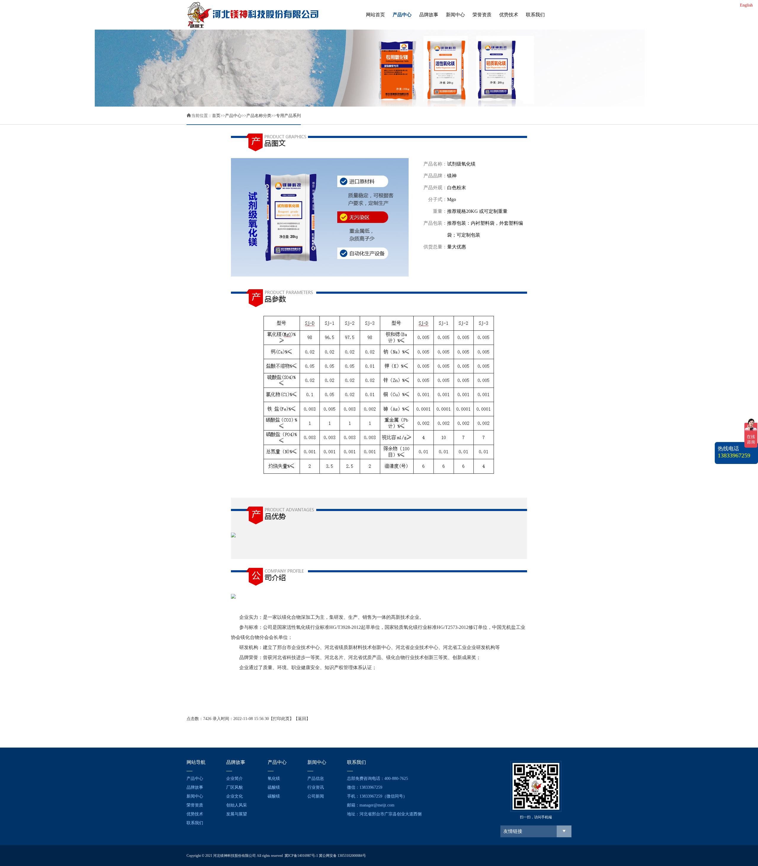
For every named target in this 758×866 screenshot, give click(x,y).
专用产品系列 (288, 115)
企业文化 (234, 796)
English (746, 5)
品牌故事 (428, 14)
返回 (302, 718)
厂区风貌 (234, 787)
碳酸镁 (274, 796)
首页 (216, 115)
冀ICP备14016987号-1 (301, 856)
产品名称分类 (258, 115)
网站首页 (375, 14)
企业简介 (234, 778)
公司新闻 (315, 796)
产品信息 (315, 778)
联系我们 (535, 14)
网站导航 (196, 762)
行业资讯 (315, 787)
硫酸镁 (274, 787)
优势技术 (508, 14)
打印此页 (281, 718)
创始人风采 (236, 805)
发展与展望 (236, 814)
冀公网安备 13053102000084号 (342, 856)
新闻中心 (455, 14)
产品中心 (402, 14)
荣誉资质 (482, 14)
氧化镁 (274, 778)
